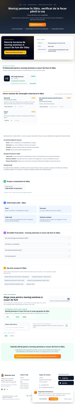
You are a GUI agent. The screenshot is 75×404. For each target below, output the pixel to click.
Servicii (24, 4)
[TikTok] (7, 389)
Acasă (20, 4)
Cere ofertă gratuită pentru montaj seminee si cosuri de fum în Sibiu (36, 356)
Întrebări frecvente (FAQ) (45, 379)
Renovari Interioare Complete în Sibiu (14, 284)
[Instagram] (4, 389)
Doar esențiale (43, 399)
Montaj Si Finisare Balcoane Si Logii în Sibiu (38, 280)
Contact (41, 377)
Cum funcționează (24, 379)
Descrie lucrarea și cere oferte (14, 52)
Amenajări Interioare (32, 4)
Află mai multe (67, 399)
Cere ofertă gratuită (36, 24)
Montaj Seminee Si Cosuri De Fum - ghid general (17, 276)
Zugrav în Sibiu (30, 284)
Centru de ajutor (43, 381)
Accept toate (53, 399)
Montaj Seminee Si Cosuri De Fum (45, 4)
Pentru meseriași (24, 386)
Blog (21, 381)
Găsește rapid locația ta (11, 324)
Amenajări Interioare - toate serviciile (41, 276)
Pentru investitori (24, 388)
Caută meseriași (24, 384)
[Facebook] (2, 389)
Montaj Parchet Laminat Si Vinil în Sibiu (14, 280)
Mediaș (12, 335)
